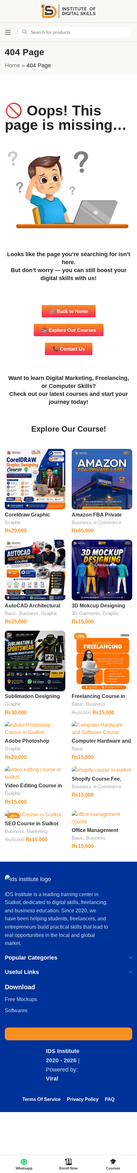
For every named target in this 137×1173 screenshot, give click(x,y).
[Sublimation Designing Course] (35, 661)
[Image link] (28, 879)
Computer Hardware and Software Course (101, 744)
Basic (11, 613)
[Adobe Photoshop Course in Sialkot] (35, 728)
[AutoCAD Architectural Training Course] (35, 570)
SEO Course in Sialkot (31, 823)
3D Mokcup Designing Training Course (98, 608)
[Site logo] (68, 11)
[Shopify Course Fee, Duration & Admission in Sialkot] (102, 770)
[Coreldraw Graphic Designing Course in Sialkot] (35, 479)
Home (12, 65)
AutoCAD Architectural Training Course (32, 608)
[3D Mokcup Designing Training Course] (102, 570)
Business (81, 522)
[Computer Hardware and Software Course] (102, 728)
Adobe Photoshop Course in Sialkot (27, 744)
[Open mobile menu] (8, 32)
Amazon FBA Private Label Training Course (98, 517)
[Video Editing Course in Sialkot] (35, 773)
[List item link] (68, 999)
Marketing (37, 831)
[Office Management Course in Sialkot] (102, 818)
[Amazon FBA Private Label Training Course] (102, 479)
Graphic (13, 522)
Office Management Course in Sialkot (95, 833)
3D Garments (86, 613)
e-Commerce (107, 522)
